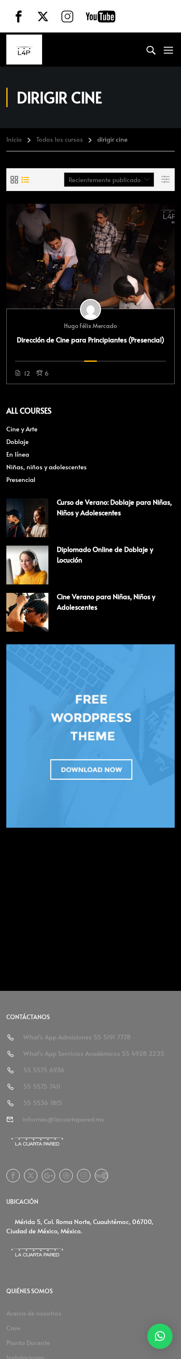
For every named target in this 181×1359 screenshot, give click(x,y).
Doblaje (17, 441)
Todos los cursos (59, 139)
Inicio (14, 139)
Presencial (20, 479)
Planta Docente (28, 1342)
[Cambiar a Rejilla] (14, 179)
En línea (17, 453)
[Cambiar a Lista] (25, 179)
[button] (160, 1336)
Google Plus (48, 1175)
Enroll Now (90, 256)
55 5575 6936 (44, 1069)
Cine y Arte (21, 428)
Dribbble (66, 1175)
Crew (13, 1327)
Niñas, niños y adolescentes (46, 466)
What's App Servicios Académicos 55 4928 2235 (94, 1053)
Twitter (30, 1175)
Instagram (83, 1175)
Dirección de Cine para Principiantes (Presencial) (90, 339)
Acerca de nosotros (33, 1312)
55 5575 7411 (42, 1086)
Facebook (13, 1175)
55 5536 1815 (42, 1102)
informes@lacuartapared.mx (63, 1118)
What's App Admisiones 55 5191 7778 (77, 1036)
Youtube (101, 1175)
